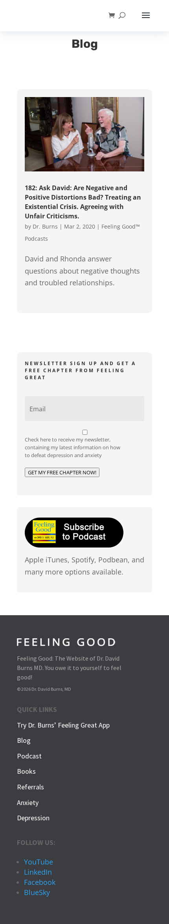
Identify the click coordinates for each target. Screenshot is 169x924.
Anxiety (28, 802)
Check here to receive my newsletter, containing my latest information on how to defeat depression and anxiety (72, 447)
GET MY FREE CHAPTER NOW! (62, 472)
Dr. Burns (45, 226)
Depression (33, 817)
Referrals (30, 786)
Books (26, 771)
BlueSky (37, 892)
